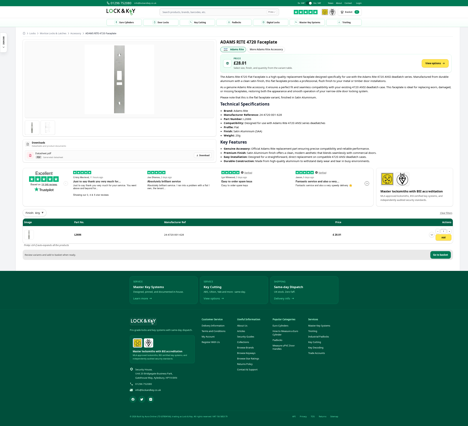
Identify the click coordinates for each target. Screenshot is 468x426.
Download (204, 155)
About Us (242, 325)
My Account (208, 336)
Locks (32, 33)
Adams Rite (237, 49)
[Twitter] (142, 399)
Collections (243, 342)
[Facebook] (133, 399)
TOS (313, 416)
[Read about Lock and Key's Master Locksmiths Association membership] (324, 12)
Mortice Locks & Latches (53, 33)
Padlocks (277, 340)
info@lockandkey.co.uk (145, 3)
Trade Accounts (316, 353)
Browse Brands (245, 347)
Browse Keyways (246, 353)
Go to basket (440, 254)
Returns (322, 416)
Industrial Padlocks (318, 336)
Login (359, 3)
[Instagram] (151, 399)
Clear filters (446, 213)
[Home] (24, 33)
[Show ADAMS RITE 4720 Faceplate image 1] (32, 128)
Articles (241, 331)
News (330, 3)
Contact (348, 3)
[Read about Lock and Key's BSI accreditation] (332, 12)
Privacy (303, 416)
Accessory (75, 33)
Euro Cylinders (280, 325)
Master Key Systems (319, 325)
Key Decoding (315, 347)
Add (443, 237)
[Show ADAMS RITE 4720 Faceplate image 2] (48, 128)
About (339, 3)
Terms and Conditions (213, 331)
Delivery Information (213, 325)
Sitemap (334, 416)
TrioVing (312, 331)
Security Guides (245, 336)
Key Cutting (314, 342)
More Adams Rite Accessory (266, 49)
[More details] (432, 234)
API (294, 416)
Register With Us (211, 342)
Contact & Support (247, 369)
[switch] (309, 3)
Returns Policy (245, 364)
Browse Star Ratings (248, 358)
